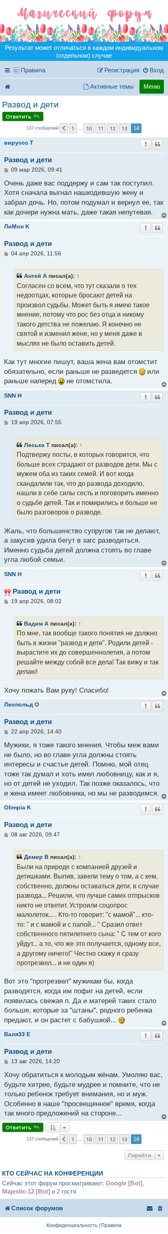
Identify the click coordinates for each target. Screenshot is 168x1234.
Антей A (35, 276)
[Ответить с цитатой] (157, 144)
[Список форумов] (84, 21)
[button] (64, 128)
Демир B (36, 857)
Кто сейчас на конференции (52, 1173)
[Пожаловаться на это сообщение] (145, 144)
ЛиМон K (16, 226)
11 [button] (101, 128)
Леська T (37, 445)
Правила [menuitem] (33, 70)
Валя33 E (17, 1034)
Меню (152, 86)
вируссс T (18, 142)
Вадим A (36, 623)
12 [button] (112, 128)
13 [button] (124, 128)
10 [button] (89, 128)
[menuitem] (153, 70)
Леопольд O (21, 704)
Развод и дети (30, 104)
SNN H (13, 395)
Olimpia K (17, 807)
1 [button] (72, 128)
